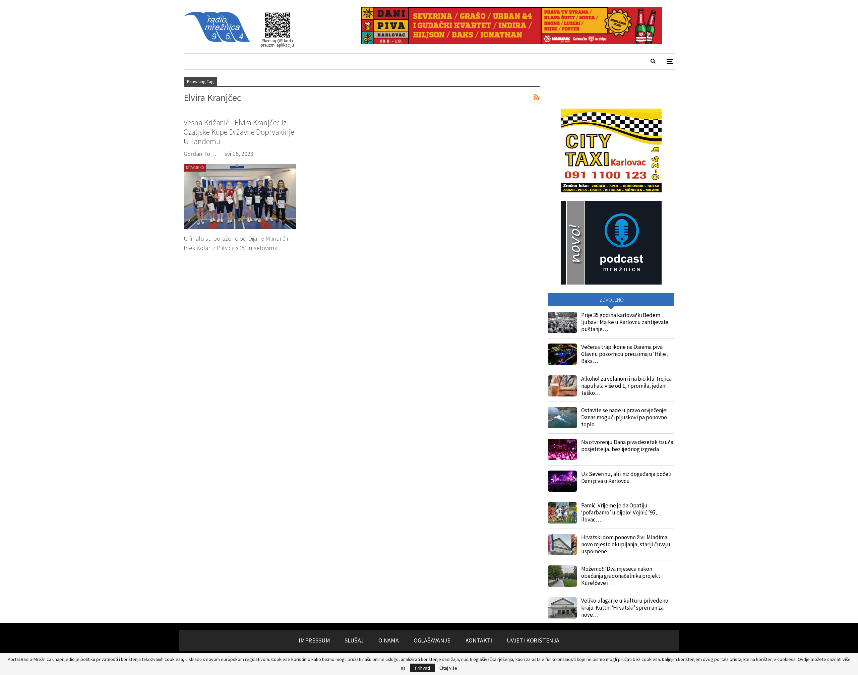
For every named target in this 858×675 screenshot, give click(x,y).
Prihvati (422, 668)
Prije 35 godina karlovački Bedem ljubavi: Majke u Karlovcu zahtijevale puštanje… (624, 322)
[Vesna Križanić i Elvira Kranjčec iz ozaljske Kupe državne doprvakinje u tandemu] (240, 196)
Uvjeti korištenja (533, 640)
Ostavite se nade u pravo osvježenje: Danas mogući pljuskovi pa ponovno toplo (624, 417)
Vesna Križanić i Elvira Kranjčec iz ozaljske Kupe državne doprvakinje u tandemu (239, 131)
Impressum (314, 640)
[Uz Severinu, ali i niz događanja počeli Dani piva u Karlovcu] (562, 481)
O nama (388, 640)
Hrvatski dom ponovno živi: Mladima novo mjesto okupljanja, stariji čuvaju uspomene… (625, 544)
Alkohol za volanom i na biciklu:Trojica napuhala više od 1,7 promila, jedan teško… (626, 385)
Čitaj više (448, 668)
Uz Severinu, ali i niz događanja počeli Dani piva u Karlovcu (626, 477)
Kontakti (478, 640)
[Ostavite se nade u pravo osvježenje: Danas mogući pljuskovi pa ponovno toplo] (562, 417)
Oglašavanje (432, 640)
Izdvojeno (195, 167)
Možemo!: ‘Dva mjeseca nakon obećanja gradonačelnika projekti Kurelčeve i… (621, 576)
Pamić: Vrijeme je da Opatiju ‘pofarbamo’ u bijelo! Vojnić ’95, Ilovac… (619, 512)
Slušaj (354, 640)
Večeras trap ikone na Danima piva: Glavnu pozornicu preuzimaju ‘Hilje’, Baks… (625, 354)
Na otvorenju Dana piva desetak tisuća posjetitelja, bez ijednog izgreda (627, 445)
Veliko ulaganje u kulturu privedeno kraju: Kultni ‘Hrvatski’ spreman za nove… (624, 607)
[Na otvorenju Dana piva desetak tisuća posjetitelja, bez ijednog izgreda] (562, 449)
